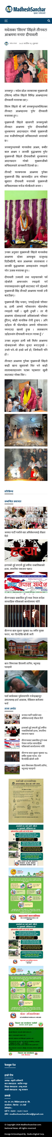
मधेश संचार (13, 43)
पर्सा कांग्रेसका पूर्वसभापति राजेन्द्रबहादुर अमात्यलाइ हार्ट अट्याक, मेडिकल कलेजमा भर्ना (24, 699)
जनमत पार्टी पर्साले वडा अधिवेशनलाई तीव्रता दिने (25, 534)
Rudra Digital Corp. (35, 1134)
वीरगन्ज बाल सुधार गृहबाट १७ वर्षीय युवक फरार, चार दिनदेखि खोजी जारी (24, 632)
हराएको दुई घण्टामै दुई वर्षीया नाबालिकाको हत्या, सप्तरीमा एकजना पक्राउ (25, 567)
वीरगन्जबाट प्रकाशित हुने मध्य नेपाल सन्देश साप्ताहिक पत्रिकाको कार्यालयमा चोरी (24, 600)
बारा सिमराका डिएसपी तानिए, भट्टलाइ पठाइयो (22, 665)
